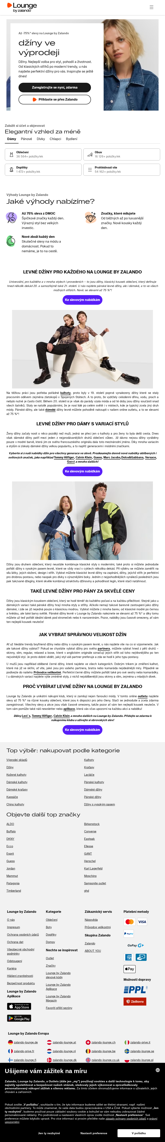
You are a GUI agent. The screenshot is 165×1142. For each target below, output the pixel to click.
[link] (43, 154)
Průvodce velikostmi (98, 927)
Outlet (50, 958)
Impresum (13, 927)
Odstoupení (14, 961)
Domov (50, 942)
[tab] (12, 139)
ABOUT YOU (93, 951)
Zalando (90, 943)
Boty (49, 927)
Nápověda (91, 920)
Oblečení (51, 920)
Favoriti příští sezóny (59, 1008)
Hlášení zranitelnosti (20, 976)
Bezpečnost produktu (21, 983)
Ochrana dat (15, 942)
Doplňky (51, 934)
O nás (11, 920)
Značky (51, 965)
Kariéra (11, 968)
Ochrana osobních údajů (23, 934)
